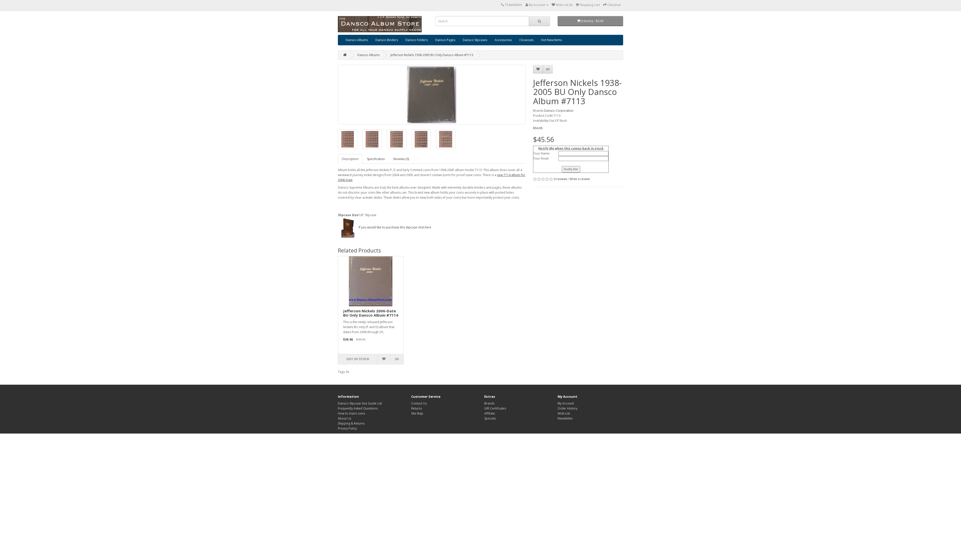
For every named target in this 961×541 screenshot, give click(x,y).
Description (350, 159)
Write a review (580, 179)
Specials (490, 418)
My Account (566, 403)
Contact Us (419, 403)
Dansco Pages (445, 40)
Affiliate (489, 413)
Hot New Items (551, 40)
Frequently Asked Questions (358, 408)
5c (347, 372)
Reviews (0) (401, 159)
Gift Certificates (495, 408)
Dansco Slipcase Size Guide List (360, 403)
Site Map (417, 413)
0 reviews (560, 179)
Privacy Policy (347, 428)
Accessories (503, 40)
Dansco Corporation (558, 110)
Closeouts (526, 40)
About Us (344, 418)
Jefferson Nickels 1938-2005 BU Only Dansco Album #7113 (431, 55)
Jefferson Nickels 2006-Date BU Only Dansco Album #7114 (370, 313)
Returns (416, 408)
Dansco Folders (416, 40)
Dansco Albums (357, 40)
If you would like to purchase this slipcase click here (394, 227)
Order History (567, 408)
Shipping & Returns (351, 423)
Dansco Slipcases (475, 40)
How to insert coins (351, 413)
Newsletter (565, 418)
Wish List (564, 413)
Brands (489, 403)
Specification (376, 159)
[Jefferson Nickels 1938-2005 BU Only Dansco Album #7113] (432, 94)
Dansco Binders (386, 40)
